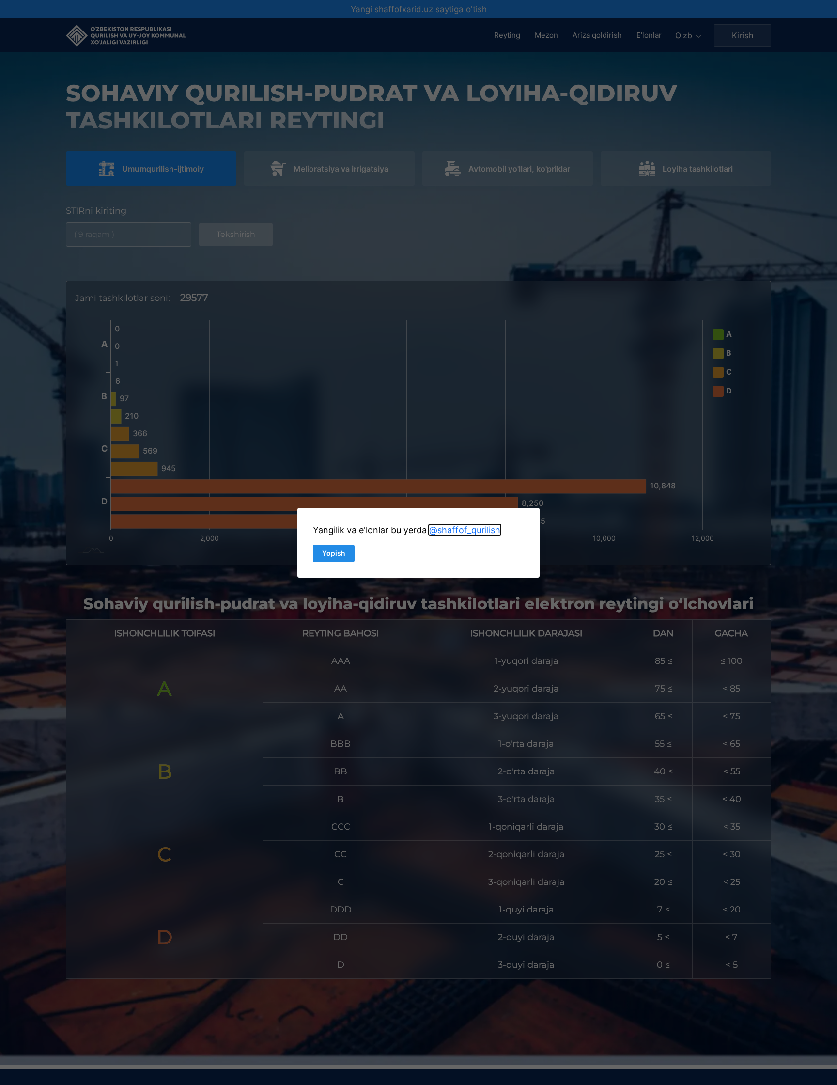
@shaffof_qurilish (464, 530)
